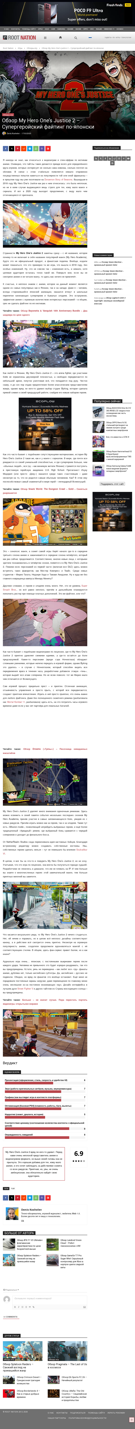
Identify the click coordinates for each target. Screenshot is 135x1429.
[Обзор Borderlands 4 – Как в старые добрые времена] (9, 1393)
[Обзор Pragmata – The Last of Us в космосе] (67, 1351)
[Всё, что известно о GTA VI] (98, 441)
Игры (20, 48)
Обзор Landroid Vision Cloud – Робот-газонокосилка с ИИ (71, 1243)
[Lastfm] (22, 1220)
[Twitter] (100, 158)
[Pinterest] (17, 148)
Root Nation (8, 48)
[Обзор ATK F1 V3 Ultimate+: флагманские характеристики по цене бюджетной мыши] (9, 1245)
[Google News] (112, 163)
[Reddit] (114, 158)
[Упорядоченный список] (22, 1307)
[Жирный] (15, 1307)
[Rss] (96, 158)
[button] (75, 38)
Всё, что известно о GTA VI (117, 437)
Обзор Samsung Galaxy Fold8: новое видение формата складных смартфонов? (118, 468)
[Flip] (48, 148)
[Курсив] (19, 1307)
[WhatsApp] (35, 148)
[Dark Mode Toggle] (131, 1419)
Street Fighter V (25, 988)
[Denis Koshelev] (12, 1214)
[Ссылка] (33, 1307)
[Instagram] (119, 158)
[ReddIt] (23, 148)
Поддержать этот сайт (112, 483)
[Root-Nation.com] (19, 37)
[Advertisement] (45, 727)
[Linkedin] (110, 158)
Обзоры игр (32, 48)
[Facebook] (5, 148)
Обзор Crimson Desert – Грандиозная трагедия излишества (29, 1380)
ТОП (13, 1188)
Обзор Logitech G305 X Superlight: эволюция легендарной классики (110, 301)
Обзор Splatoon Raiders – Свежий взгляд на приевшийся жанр (29, 1258)
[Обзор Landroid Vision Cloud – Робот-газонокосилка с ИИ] (53, 1245)
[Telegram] (29, 148)
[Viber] (42, 148)
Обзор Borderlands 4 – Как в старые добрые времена (28, 1394)
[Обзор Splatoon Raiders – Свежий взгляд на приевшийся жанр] (9, 1260)
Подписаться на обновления (106, 148)
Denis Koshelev (31, 1209)
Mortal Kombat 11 (16, 701)
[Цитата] (30, 1307)
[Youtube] (128, 158)
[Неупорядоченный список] (26, 1307)
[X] (11, 148)
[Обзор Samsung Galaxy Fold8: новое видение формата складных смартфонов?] (98, 470)
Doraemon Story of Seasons (58, 179)
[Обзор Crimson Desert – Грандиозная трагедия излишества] (9, 1380)
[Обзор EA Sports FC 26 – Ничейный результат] (54, 1380)
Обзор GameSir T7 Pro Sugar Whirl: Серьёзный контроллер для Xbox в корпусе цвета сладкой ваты (72, 1261)
